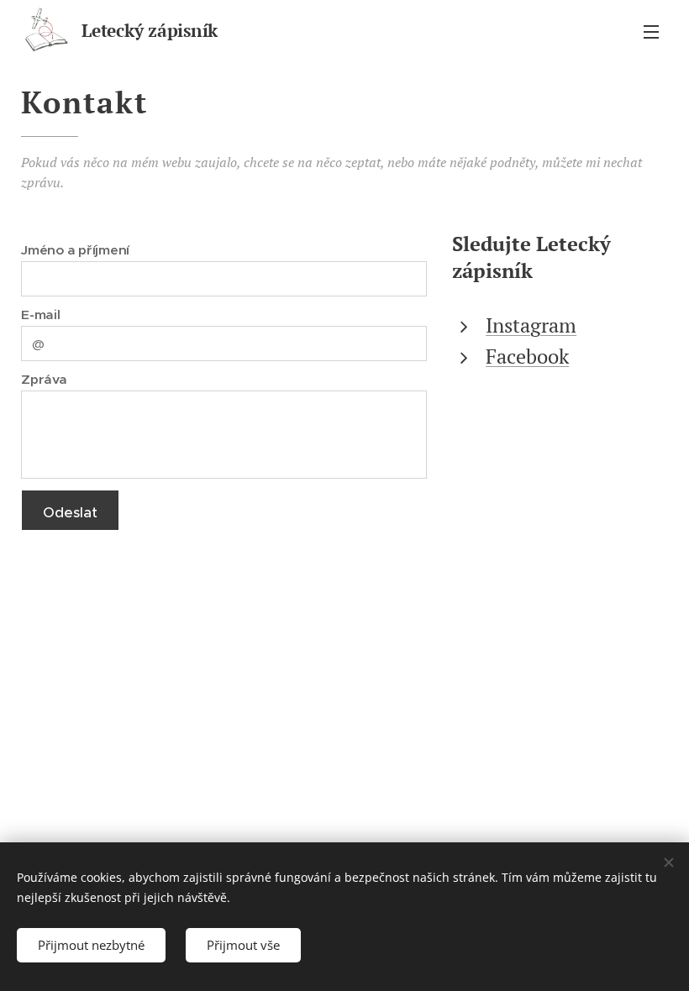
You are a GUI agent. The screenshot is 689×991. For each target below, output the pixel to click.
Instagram (531, 325)
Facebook (527, 356)
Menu (651, 31)
